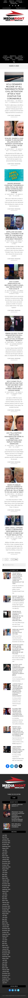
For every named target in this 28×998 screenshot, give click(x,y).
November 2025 (6, 842)
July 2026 (4, 835)
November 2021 (6, 930)
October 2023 (5, 887)
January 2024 (5, 882)
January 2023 (5, 904)
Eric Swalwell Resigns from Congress (16, 825)
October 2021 (5, 932)
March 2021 (5, 945)
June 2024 (4, 872)
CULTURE (17, 195)
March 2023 (5, 900)
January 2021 (5, 949)
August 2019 (5, 981)
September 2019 (6, 979)
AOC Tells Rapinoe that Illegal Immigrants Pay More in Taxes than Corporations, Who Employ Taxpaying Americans (14, 438)
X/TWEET (20, 102)
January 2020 (5, 971)
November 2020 (6, 953)
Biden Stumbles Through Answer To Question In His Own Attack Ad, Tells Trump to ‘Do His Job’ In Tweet (14, 488)
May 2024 (4, 874)
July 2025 (4, 850)
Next (16, 559)
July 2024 (4, 870)
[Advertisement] (14, 40)
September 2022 (6, 911)
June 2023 (4, 895)
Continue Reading (14, 115)
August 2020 (5, 958)
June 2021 (4, 939)
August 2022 (5, 913)
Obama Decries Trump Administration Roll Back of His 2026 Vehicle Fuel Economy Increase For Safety (14, 337)
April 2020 (4, 966)
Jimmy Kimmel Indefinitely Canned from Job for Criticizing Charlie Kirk (18, 749)
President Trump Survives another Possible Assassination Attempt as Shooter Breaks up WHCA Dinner (18, 816)
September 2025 (6, 846)
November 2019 (6, 975)
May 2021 (4, 941)
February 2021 (5, 947)
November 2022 (6, 908)
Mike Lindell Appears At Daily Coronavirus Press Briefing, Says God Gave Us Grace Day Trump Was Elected (14, 531)
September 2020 (6, 956)
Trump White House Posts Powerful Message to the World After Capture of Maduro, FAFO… (17, 616)
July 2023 (4, 893)
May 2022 (4, 919)
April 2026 (4, 837)
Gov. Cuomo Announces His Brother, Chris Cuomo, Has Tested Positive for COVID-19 (14, 285)
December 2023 (6, 883)
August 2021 (5, 936)
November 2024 (6, 863)
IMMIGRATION (14, 102)
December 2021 (6, 928)
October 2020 (5, 954)
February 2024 (5, 880)
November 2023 (6, 885)
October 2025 (5, 844)
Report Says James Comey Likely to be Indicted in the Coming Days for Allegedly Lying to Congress (18, 731)
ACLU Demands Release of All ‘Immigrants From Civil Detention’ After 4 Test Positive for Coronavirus (14, 91)
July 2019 (4, 982)
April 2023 (4, 898)
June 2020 (4, 962)
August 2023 (5, 891)
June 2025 (4, 852)
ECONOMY (14, 150)
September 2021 (6, 934)
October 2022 (5, 910)
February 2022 (5, 925)
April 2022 (4, 921)
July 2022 (4, 915)
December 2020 (6, 951)
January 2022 (5, 926)
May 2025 (4, 854)
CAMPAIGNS (15, 292)
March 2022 (5, 923)
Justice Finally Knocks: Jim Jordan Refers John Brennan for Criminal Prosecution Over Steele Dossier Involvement (17, 690)
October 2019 (5, 977)
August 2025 (5, 848)
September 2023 (6, 889)
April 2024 (4, 876)
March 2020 (5, 967)
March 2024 (5, 878)
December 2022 (6, 906)
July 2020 (4, 960)
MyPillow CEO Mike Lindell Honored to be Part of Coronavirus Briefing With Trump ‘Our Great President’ (14, 235)
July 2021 (4, 938)
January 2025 (5, 859)
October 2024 (5, 865)
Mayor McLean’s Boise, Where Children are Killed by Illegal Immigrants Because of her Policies (18, 649)
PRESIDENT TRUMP (16, 242)
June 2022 (4, 917)
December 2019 (6, 973)
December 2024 (6, 861)
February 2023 (5, 902)
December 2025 (6, 841)
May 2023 (4, 897)
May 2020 (4, 964)
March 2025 (5, 855)
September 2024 (6, 867)
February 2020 (5, 969)
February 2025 (5, 857)
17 (12, 559)
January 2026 (5, 839)
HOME (14, 797)
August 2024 (5, 869)
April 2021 (4, 943)
